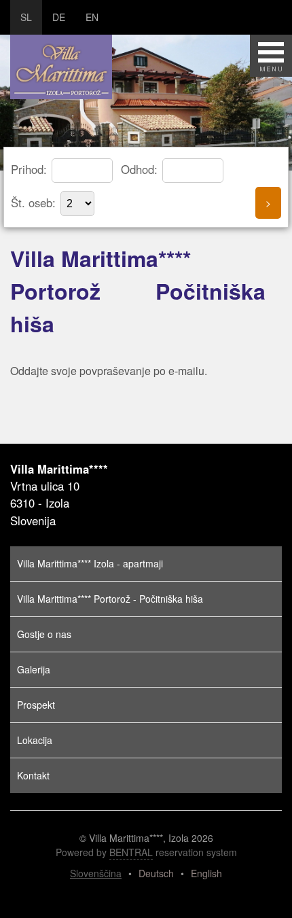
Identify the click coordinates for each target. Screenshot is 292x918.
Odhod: (141, 169)
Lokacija (34, 740)
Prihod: (30, 169)
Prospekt (36, 704)
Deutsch (156, 873)
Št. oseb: (35, 202)
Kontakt (33, 775)
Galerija (33, 669)
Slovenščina (96, 873)
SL (26, 17)
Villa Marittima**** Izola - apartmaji (90, 563)
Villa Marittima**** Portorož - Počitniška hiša (110, 598)
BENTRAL (131, 852)
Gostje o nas (44, 634)
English (206, 873)
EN (92, 17)
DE (58, 17)
